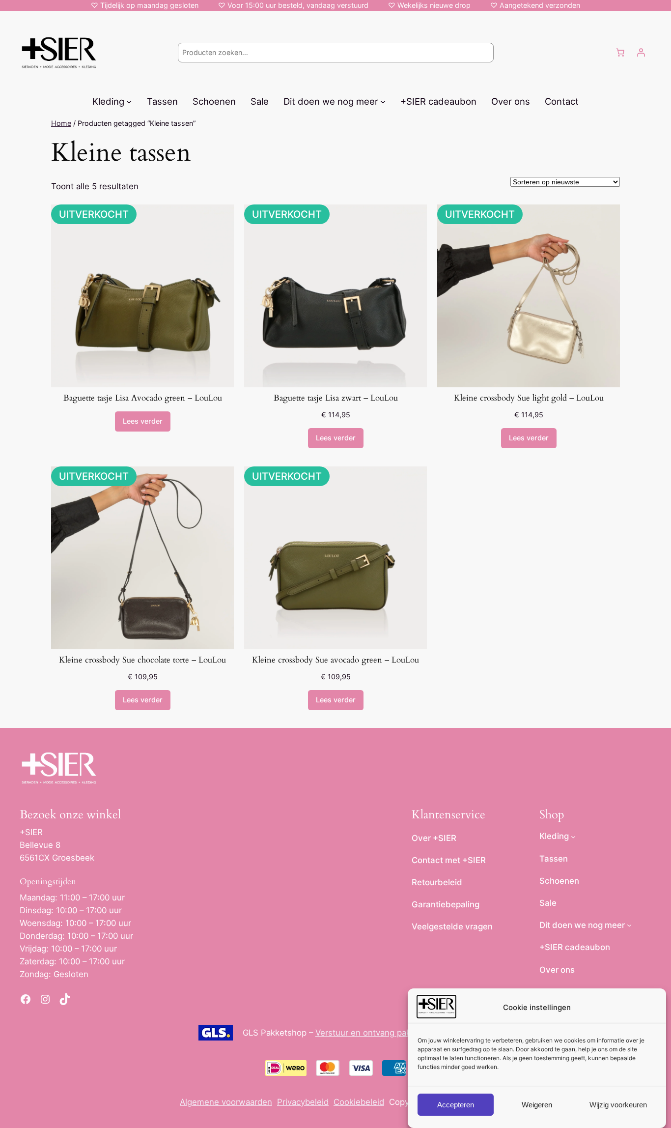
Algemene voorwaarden (226, 1102)
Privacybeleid (303, 1102)
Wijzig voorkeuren (618, 1104)
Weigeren (537, 1104)
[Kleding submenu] (129, 101)
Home (61, 123)
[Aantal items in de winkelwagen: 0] (620, 52)
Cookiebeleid (359, 1102)
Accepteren (455, 1104)
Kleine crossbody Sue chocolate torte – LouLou (142, 660)
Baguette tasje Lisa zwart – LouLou (336, 398)
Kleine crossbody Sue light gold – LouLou (529, 398)
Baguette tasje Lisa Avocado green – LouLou (142, 398)
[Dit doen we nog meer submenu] (383, 101)
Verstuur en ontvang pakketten (375, 1033)
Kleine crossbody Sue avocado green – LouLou (335, 660)
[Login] (641, 52)
